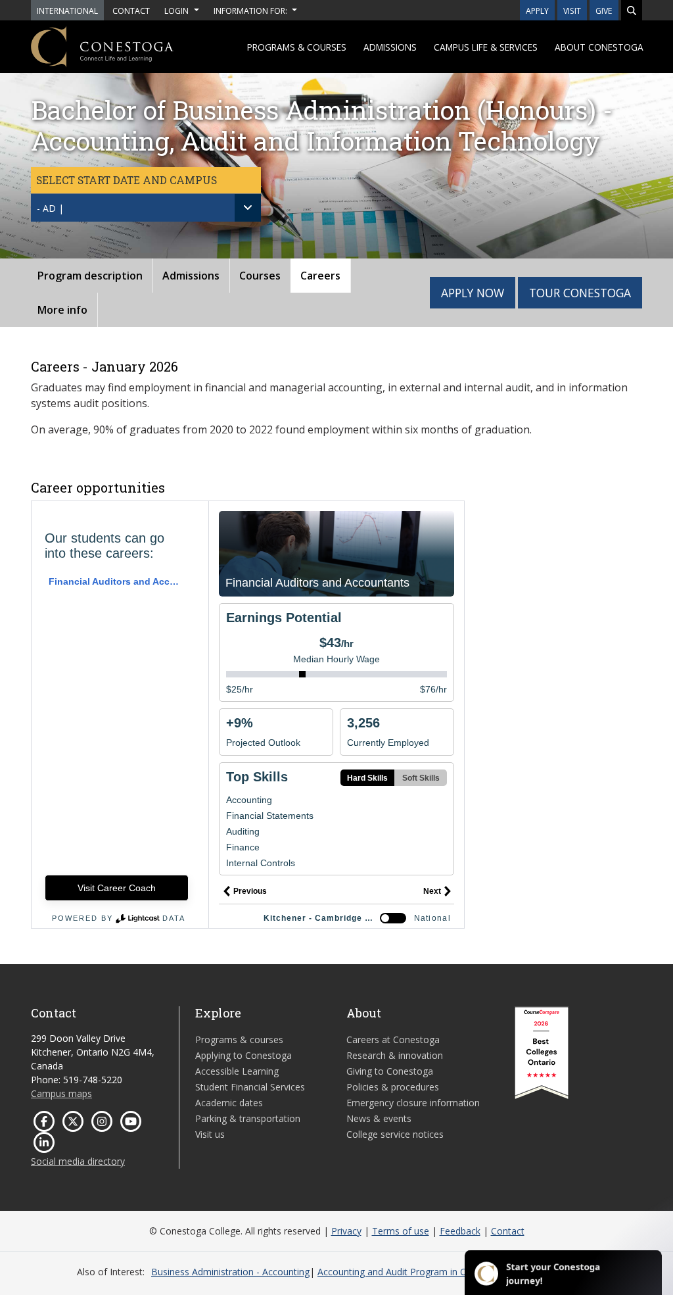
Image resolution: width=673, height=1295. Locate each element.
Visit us (210, 1134)
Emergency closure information (413, 1102)
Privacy (346, 1231)
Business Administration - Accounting (230, 1271)
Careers (320, 275)
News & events (378, 1118)
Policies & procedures (392, 1087)
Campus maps (61, 1093)
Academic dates (229, 1102)
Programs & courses (296, 47)
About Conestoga (599, 47)
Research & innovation (394, 1055)
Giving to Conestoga (389, 1071)
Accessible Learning (237, 1071)
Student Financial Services (250, 1087)
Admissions (390, 47)
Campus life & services (486, 47)
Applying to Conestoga (243, 1055)
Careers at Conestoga (393, 1039)
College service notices (395, 1134)
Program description (90, 275)
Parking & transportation (247, 1118)
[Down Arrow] (248, 208)
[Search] (631, 10)
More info (62, 310)
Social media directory (78, 1161)
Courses (260, 275)
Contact (507, 1231)
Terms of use (400, 1231)
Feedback (460, 1231)
